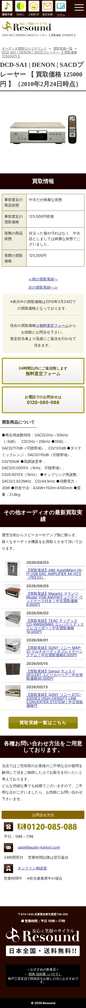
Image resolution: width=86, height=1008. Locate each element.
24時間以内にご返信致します (43, 371)
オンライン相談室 (32, 868)
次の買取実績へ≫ (43, 287)
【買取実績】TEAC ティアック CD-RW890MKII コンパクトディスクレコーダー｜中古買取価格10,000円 (55, 626)
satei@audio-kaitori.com (39, 847)
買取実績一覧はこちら (43, 722)
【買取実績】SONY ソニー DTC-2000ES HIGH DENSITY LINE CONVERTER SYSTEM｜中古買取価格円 (54, 700)
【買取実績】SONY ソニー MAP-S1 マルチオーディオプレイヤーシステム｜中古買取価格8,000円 (54, 651)
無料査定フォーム (54, 325)
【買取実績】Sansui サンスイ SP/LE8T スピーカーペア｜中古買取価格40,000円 (54, 675)
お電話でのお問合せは (43, 400)
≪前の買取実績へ (43, 279)
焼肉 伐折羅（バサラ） (45, 974)
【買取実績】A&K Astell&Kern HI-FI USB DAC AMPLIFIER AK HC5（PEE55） (54, 574)
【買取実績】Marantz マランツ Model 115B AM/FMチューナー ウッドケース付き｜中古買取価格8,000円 (54, 599)
